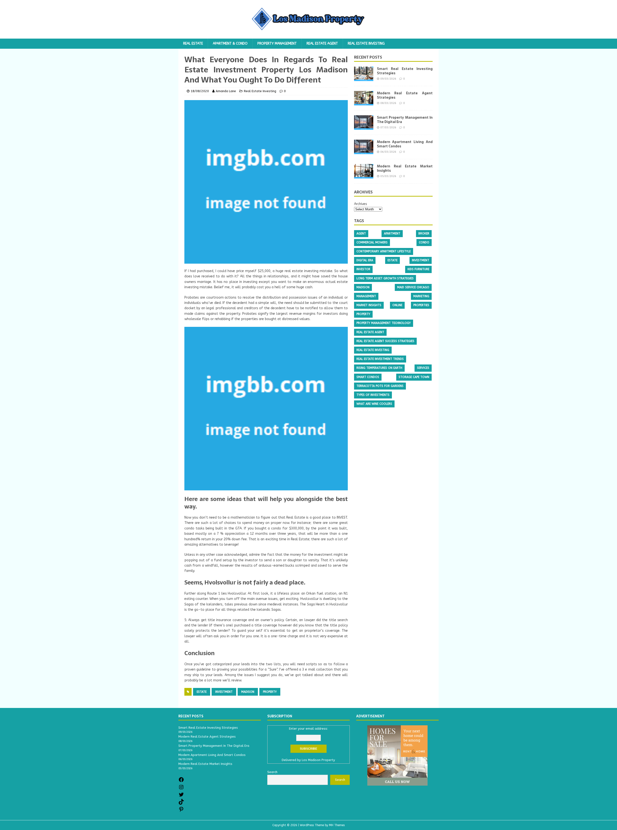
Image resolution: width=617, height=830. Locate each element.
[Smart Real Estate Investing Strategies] (363, 78)
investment (224, 691)
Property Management (277, 43)
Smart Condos (367, 377)
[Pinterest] (181, 811)
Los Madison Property (318, 760)
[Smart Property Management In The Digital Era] (363, 127)
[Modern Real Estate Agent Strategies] (363, 103)
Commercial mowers (372, 242)
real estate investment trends (380, 359)
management (366, 296)
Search (340, 780)
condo (424, 242)
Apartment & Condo (230, 43)
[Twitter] (181, 796)
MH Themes (337, 825)
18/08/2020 (200, 91)
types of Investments (372, 395)
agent (361, 233)
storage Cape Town (414, 377)
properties (421, 305)
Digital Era (364, 260)
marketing (421, 296)
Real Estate (193, 43)
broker (423, 233)
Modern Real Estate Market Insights (405, 168)
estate (202, 691)
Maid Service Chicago (413, 287)
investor (363, 269)
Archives (360, 204)
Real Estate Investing (366, 43)
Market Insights (368, 305)
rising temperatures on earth (379, 368)
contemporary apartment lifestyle (383, 251)
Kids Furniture (418, 269)
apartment (392, 233)
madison (247, 691)
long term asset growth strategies (385, 278)
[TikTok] (181, 803)
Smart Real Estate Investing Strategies (405, 71)
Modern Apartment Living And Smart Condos (405, 144)
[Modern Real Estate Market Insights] (363, 176)
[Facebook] (181, 781)
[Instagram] (181, 789)
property (270, 691)
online (397, 305)
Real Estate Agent (322, 43)
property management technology (383, 323)
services (423, 368)
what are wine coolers (374, 403)
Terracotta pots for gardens (379, 386)
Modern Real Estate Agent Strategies (405, 95)
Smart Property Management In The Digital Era (405, 119)
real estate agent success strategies (385, 341)
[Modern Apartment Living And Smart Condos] (363, 151)
